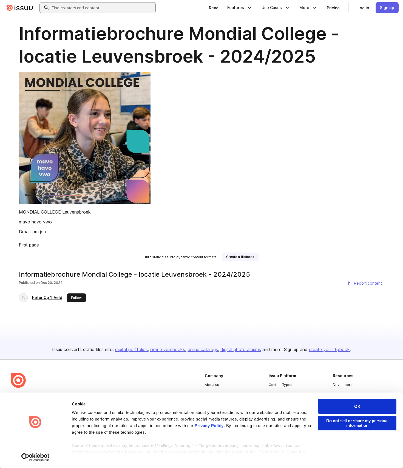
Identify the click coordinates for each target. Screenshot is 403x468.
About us (212, 385)
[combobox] (102, 7)
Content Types (280, 385)
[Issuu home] (19, 8)
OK (357, 406)
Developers (342, 385)
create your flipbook (329, 349)
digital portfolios (131, 349)
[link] (214, 7)
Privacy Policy (209, 425)
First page (29, 245)
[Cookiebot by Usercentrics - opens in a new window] (35, 457)
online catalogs (203, 349)
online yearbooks (167, 349)
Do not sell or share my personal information (357, 423)
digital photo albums (240, 349)
